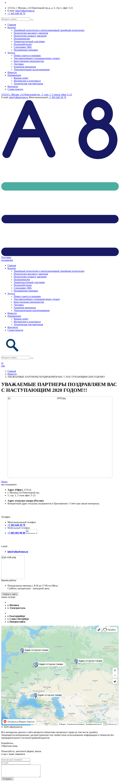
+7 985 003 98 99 (17, 533)
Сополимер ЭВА (23, 47)
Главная (12, 24)
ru (2, 363)
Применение (14, 75)
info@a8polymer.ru (25, 10)
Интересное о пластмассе (27, 80)
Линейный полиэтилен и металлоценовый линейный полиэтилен (49, 30)
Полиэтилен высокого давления (31, 33)
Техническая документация (28, 83)
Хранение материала (25, 66)
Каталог (12, 27)
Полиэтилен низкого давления (30, 35)
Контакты (13, 86)
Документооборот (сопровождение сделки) (37, 58)
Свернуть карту (9, 594)
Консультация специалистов (29, 61)
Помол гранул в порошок (27, 55)
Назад (4, 481)
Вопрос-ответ (21, 78)
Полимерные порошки (26, 50)
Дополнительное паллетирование (32, 69)
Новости (12, 72)
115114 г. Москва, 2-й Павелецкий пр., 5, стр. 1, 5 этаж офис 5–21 (36, 94)
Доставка (19, 64)
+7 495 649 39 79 (16, 13)
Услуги (11, 52)
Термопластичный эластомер (29, 41)
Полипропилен (22, 38)
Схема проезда (15, 89)
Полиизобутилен (23, 44)
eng (3, 365)
